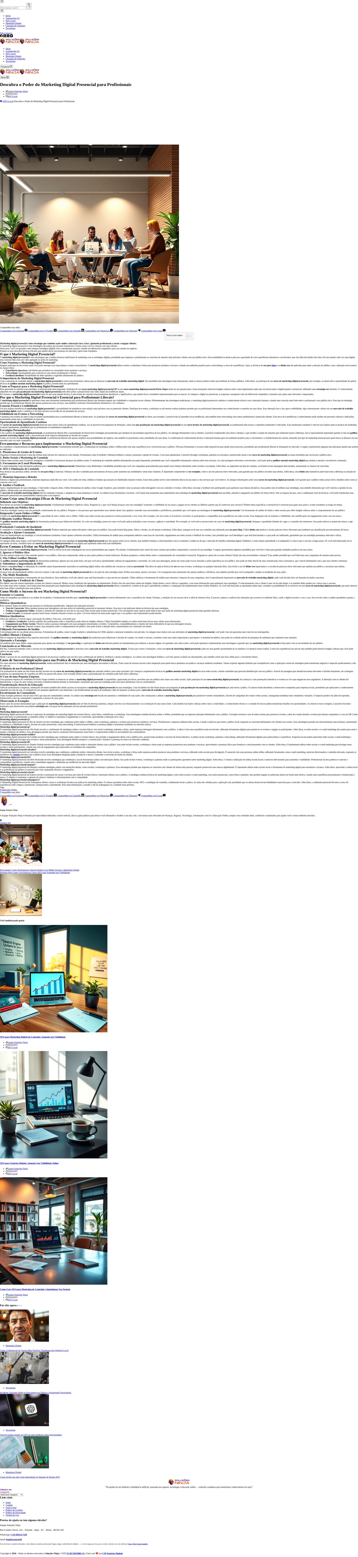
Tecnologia (10, 61)
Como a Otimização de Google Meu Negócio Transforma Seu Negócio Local (34, 1350)
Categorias (4, 1492)
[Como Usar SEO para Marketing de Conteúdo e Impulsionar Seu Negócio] (53, 1284)
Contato (9, 1505)
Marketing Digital (13, 56)
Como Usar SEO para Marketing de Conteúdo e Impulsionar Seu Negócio (35, 1289)
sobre (179, 335)
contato (16, 754)
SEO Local (11, 54)
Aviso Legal (11, 1507)
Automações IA (13, 51)
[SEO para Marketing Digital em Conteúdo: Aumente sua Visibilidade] (53, 1031)
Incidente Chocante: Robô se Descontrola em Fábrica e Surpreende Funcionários (35, 1392)
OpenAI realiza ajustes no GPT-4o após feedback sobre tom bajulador (31, 1435)
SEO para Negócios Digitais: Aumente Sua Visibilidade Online (29, 1163)
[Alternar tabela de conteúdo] (187, 336)
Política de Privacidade (16, 1512)
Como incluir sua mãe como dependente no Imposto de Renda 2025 (30, 1477)
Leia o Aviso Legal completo (138, 1544)
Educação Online (8, 790)
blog (274, 365)
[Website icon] (1, 820)
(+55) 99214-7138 (19, 1535)
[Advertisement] (179, 123)
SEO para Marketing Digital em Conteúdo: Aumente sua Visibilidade (32, 1037)
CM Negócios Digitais (112, 1553)
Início (8, 49)
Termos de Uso (12, 1515)
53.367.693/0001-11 (75, 1553)
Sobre (8, 1502)
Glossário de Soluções (15, 59)
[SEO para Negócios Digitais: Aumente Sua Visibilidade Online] (53, 1157)
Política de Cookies (14, 1510)
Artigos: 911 (5, 823)
